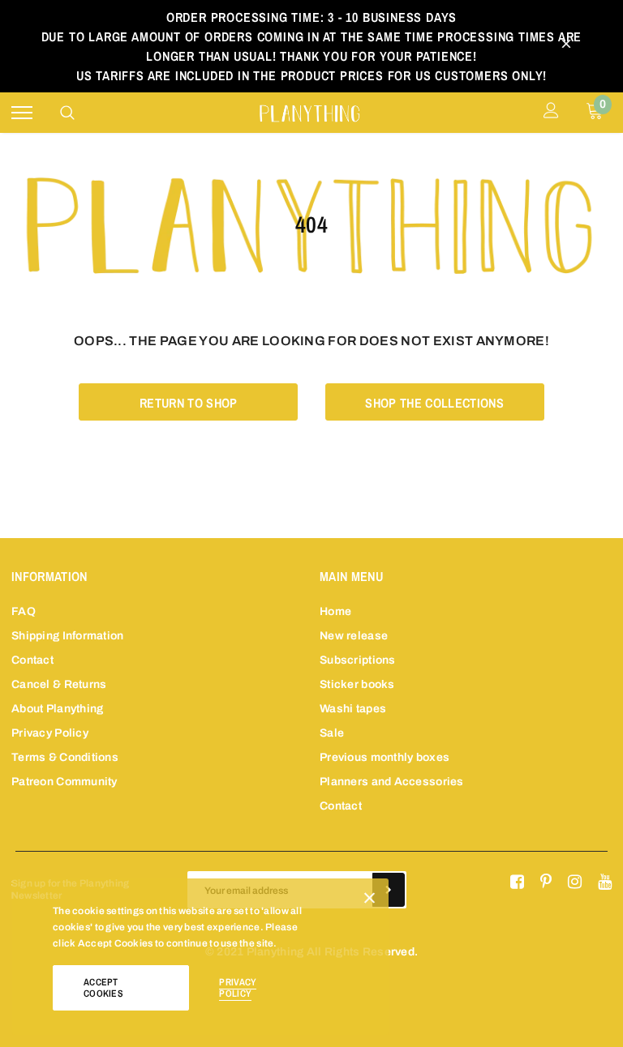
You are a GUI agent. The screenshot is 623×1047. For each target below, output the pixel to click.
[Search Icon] (67, 112)
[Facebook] (517, 882)
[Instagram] (575, 882)
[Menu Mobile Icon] (21, 113)
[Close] (369, 901)
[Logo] (309, 111)
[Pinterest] (546, 882)
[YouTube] (605, 882)
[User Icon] (551, 112)
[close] (566, 46)
